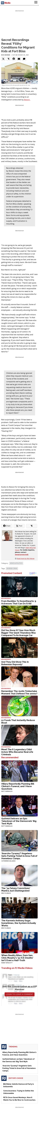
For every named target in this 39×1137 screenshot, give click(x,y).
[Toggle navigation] (36, 3)
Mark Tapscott (6, 963)
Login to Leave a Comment (19, 994)
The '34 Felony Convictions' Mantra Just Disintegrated (15, 889)
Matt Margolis (6, 791)
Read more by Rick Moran (25, 558)
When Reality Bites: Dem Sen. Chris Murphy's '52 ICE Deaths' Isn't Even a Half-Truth (17, 958)
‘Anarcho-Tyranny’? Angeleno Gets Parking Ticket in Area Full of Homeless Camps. (19, 856)
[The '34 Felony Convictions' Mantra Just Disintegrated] (19, 875)
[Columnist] (8, 535)
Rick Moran (5, 55)
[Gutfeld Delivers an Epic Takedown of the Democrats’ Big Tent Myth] (19, 805)
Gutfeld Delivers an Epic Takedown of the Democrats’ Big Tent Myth (18, 821)
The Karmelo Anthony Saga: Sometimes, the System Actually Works (18, 923)
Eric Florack (6, 893)
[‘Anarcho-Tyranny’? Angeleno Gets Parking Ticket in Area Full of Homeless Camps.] (19, 840)
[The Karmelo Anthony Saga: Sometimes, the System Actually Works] (19, 907)
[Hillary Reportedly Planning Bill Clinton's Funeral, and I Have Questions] (19, 771)
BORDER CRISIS (12, 568)
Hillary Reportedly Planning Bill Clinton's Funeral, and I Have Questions (17, 786)
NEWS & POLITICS (16, 563)
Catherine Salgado (8, 861)
